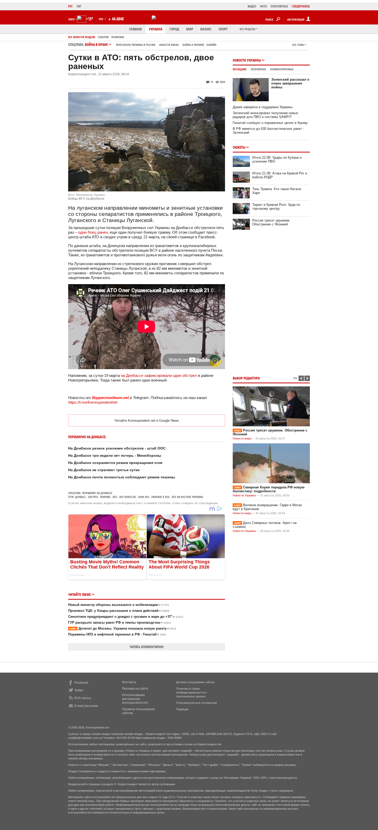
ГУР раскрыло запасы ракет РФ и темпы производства (119, 622)
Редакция (182, 709)
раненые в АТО (160, 497)
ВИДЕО (252, 6)
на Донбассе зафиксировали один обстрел (159, 375)
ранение (105, 497)
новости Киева (169, 45)
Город (174, 29)
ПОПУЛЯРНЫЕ (279, 6)
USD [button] (101, 19)
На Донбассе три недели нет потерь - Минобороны (114, 455)
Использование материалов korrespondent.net (135, 699)
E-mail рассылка (86, 706)
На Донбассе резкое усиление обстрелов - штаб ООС (117, 448)
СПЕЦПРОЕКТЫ (301, 6)
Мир (189, 29)
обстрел (93, 497)
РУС (70, 6)
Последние (240, 69)
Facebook (81, 682)
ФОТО (263, 6)
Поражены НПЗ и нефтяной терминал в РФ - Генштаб (117, 634)
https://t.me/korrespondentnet (92, 402)
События (103, 37)
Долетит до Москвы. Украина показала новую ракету (122, 628)
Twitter (78, 690)
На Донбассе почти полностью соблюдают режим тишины (121, 477)
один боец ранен (93, 232)
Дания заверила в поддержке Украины (262, 107)
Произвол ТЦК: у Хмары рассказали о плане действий (118, 611)
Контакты (129, 682)
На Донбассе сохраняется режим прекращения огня (115, 463)
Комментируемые (282, 69)
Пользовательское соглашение (196, 702)
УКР (79, 6)
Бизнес (205, 29)
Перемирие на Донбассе (97, 493)
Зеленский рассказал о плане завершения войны (290, 83)
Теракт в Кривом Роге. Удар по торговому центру (276, 206)
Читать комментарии (147, 646)
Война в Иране (150, 44)
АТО (115, 497)
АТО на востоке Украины (187, 497)
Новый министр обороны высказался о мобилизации (118, 605)
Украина (155, 29)
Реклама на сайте (135, 688)
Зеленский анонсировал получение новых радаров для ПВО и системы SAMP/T (265, 115)
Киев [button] (71, 19)
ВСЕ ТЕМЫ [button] (298, 45)
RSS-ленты (82, 698)
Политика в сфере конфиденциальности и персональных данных (191, 692)
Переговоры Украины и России (135, 45)
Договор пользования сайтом (195, 682)
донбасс (80, 497)
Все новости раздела (81, 37)
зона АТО (143, 497)
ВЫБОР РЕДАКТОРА (246, 378)
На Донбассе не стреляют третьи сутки (104, 470)
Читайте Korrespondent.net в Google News (146, 420)
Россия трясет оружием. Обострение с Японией (271, 222)
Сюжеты (239, 147)
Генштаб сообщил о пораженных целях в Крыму (270, 123)
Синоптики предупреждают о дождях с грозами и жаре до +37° (125, 617)
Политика (117, 37)
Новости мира (242, 438)
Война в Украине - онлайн (199, 45)
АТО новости (127, 497)
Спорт (223, 29)
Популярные (258, 69)
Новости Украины (247, 60)
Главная (135, 29)
